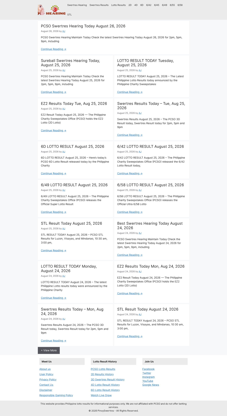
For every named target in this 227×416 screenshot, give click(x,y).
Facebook (148, 369)
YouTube (147, 380)
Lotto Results (118, 5)
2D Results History (102, 374)
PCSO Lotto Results (103, 369)
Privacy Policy (47, 379)
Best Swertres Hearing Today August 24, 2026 (150, 225)
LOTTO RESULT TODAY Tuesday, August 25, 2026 (145, 62)
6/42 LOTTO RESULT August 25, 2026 (150, 146)
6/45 (156, 5)
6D (141, 5)
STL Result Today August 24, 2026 (147, 309)
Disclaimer (45, 390)
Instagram (148, 376)
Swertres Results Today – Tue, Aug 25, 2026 (151, 105)
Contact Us (46, 384)
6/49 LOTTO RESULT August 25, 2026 (74, 185)
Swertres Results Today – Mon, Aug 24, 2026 (72, 311)
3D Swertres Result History (107, 379)
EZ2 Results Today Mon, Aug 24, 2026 (151, 266)
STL (69, 14)
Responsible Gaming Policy (56, 395)
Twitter (146, 373)
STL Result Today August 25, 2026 (71, 223)
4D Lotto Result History (105, 384)
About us (45, 369)
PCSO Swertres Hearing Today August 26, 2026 (83, 26)
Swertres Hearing (77, 5)
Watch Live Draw (101, 395)
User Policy (46, 374)
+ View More (49, 350)
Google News (150, 384)
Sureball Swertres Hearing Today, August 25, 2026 (70, 62)
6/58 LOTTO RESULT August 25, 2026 (150, 185)
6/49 (164, 5)
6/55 (172, 5)
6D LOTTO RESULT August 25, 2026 (72, 146)
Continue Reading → (53, 49)
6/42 (148, 5)
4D (136, 5)
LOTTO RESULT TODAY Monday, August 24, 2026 (69, 268)
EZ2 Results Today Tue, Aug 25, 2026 (74, 103)
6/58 (180, 5)
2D (130, 5)
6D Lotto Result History (105, 390)
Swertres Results (99, 5)
